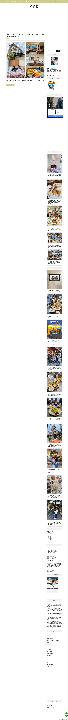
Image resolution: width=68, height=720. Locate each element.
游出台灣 (19, 1)
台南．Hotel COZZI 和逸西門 (51, 557)
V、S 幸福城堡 (49, 655)
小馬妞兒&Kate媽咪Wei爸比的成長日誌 (53, 640)
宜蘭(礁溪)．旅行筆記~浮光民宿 (52, 550)
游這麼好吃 (8, 1)
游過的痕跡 (14, 1)
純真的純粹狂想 (49, 642)
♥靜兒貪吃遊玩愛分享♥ (50, 664)
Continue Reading (10, 85)
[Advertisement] (25, 26)
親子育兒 (30, 1)
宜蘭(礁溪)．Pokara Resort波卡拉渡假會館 (53, 566)
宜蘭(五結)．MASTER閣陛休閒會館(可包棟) (54, 563)
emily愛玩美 (49, 649)
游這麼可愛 (25, 1)
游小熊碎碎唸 (50, 539)
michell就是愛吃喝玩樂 (50, 653)
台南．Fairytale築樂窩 (50, 558)
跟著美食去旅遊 (49, 660)
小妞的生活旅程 (49, 666)
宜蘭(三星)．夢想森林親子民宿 (52, 551)
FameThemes (60, 717)
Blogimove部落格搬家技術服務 (63, 719)
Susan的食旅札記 (50, 638)
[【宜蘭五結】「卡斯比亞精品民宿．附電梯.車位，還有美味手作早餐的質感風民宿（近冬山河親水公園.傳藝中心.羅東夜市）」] (25, 59)
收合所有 (52, 531)
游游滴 (34, 6)
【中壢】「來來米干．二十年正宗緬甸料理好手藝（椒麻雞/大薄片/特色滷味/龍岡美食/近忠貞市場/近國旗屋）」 (54, 617)
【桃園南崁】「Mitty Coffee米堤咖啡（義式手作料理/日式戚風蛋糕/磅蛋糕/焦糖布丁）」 (54, 626)
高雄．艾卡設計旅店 (50, 571)
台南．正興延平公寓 (50, 570)
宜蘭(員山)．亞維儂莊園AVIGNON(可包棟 (53, 564)
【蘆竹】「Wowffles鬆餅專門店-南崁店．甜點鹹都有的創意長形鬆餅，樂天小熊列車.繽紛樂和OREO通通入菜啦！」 (54, 622)
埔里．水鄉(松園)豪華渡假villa (52, 569)
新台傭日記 (49, 662)
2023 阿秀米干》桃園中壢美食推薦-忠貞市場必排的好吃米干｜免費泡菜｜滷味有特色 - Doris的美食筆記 (54, 614)
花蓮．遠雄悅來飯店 (50, 549)
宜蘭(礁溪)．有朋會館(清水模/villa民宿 (53, 565)
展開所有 (48, 531)
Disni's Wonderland (50, 651)
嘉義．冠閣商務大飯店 (50, 556)
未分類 (49, 532)
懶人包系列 (50, 542)
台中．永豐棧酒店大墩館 (51, 552)
